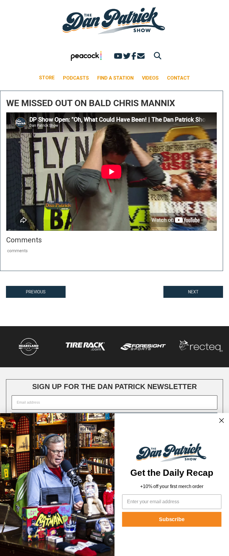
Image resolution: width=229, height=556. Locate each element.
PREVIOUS (36, 291)
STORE (47, 77)
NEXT (193, 291)
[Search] (156, 55)
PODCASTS (76, 78)
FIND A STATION (115, 78)
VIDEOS (150, 78)
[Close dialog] (221, 420)
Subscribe (172, 519)
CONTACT (178, 78)
